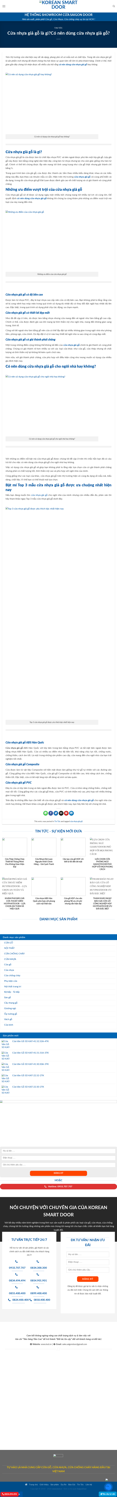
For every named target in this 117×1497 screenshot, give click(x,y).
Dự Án (63, 1485)
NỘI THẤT (9, 948)
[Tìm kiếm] (114, 6)
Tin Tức (58, 28)
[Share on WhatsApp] (45, 813)
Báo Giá (71, 1485)
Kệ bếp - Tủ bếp (12, 992)
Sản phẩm (55, 1485)
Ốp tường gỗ (10, 1014)
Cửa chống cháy (12, 975)
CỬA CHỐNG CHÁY (14, 954)
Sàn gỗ (7, 997)
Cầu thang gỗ (10, 1003)
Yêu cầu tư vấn (108, 1494)
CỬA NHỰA (10, 959)
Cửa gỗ (7, 964)
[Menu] (4, 6)
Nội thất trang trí (12, 986)
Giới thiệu (44, 1485)
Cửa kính (8, 1025)
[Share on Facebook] (50, 813)
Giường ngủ (10, 1008)
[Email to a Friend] (61, 813)
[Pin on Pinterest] (66, 813)
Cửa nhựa (9, 970)
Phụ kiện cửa (10, 981)
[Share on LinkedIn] (71, 813)
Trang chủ (33, 1485)
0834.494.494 (10, 1494)
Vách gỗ (8, 1019)
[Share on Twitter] (56, 813)
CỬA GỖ (8, 943)
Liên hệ (89, 1485)
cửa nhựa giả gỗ (39, 495)
